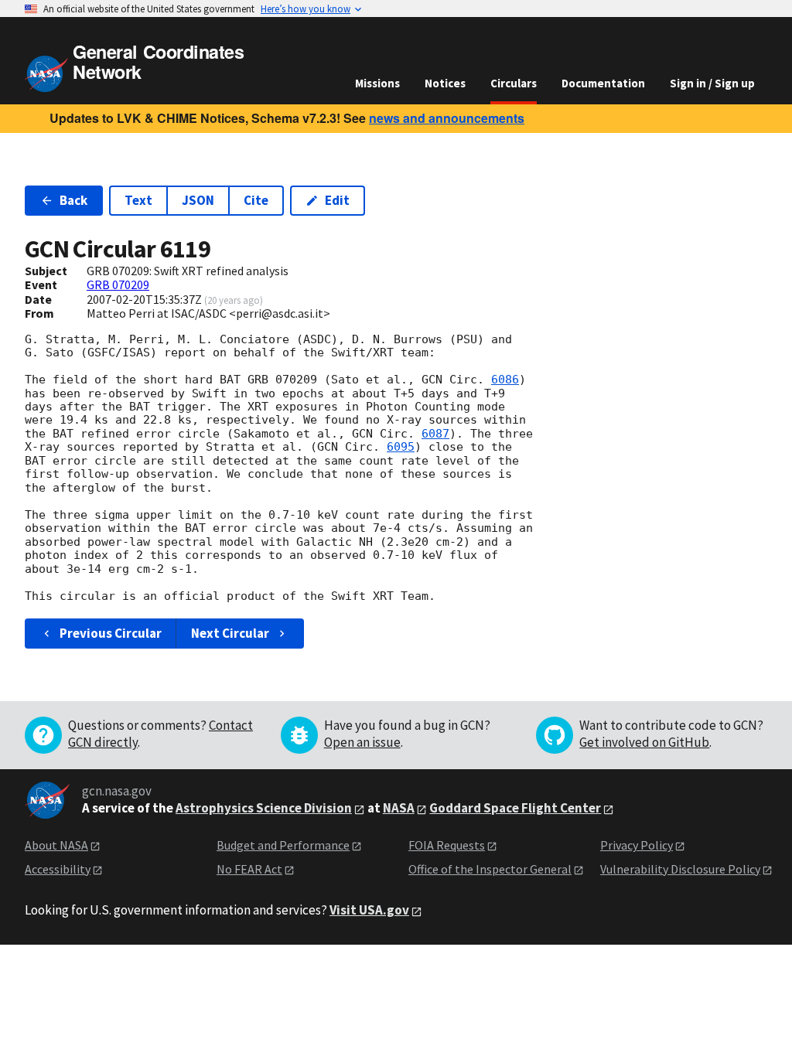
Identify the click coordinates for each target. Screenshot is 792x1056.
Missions (377, 83)
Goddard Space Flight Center (515, 807)
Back (73, 200)
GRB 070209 (118, 284)
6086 (505, 380)
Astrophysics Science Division (264, 807)
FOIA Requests (446, 845)
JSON (198, 200)
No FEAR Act (249, 869)
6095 (401, 447)
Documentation (603, 83)
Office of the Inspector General (490, 869)
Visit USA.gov (369, 909)
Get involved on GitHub (644, 742)
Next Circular (230, 633)
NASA (399, 807)
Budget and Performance (283, 845)
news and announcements (446, 118)
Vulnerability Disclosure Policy (680, 869)
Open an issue (362, 742)
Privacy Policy (636, 845)
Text (138, 200)
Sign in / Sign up (712, 83)
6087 (435, 434)
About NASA (56, 845)
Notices (445, 83)
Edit (337, 200)
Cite (256, 200)
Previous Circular (111, 633)
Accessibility (57, 869)
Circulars (513, 83)
